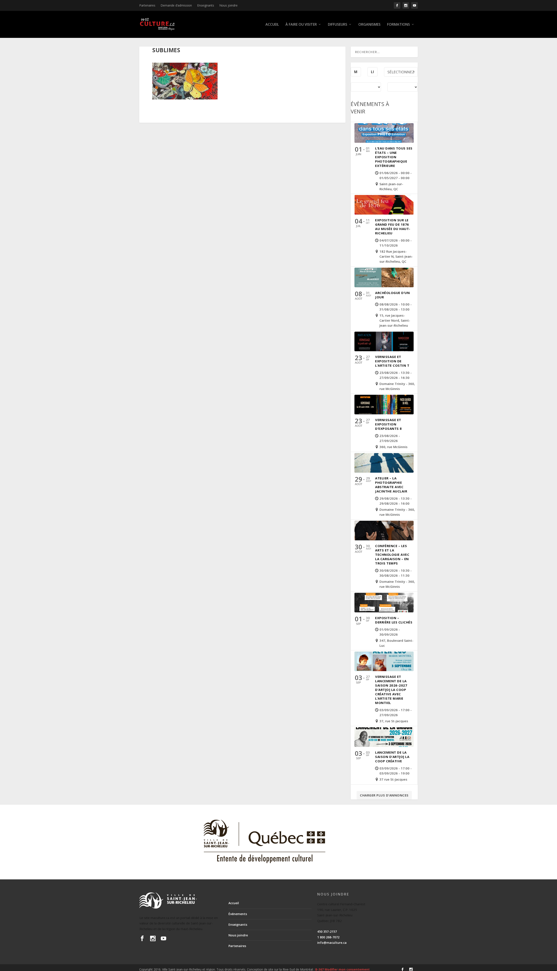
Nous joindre (228, 5)
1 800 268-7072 (328, 937)
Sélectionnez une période (401, 73)
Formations (398, 25)
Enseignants (205, 5)
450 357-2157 (327, 931)
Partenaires (147, 5)
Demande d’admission (176, 5)
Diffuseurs (337, 25)
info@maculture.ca (332, 943)
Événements (237, 914)
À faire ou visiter (301, 25)
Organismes (369, 25)
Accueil (272, 25)
